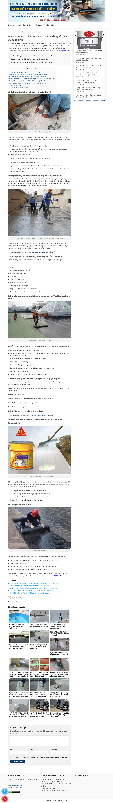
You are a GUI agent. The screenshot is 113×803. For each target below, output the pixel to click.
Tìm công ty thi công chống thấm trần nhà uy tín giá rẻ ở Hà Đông (32, 590)
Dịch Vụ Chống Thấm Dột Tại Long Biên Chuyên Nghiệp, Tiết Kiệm (87, 74)
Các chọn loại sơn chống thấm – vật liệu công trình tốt (29, 59)
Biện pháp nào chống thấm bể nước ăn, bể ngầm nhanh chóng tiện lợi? (33, 588)
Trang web (54, 749)
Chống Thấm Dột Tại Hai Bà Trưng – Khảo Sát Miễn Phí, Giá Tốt (88, 89)
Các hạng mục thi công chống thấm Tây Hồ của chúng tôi (28, 76)
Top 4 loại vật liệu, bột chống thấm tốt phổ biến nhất (88, 52)
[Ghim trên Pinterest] (19, 597)
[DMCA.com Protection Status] (14, 792)
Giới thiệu (21, 25)
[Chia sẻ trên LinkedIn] (22, 597)
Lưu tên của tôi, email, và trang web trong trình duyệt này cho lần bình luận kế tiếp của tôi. (40, 757)
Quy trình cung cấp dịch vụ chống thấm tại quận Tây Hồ (27, 81)
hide (35, 69)
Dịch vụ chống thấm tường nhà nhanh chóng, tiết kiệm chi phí (88, 66)
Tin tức (46, 25)
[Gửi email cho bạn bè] (15, 597)
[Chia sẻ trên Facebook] (9, 597)
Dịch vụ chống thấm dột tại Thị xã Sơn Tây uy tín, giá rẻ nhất (31, 56)
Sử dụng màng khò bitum (20, 87)
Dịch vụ (29, 25)
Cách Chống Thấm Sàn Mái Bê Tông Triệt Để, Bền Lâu (88, 59)
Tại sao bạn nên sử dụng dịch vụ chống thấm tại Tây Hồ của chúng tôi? (32, 79)
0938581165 (58, 576)
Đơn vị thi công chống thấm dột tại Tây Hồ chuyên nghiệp (28, 74)
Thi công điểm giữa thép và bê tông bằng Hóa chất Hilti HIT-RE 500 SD (34, 583)
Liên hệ (53, 25)
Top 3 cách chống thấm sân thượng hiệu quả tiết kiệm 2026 (88, 96)
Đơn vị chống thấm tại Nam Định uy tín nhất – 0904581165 (29, 586)
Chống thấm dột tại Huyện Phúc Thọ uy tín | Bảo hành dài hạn (32, 62)
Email (33, 749)
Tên (12, 749)
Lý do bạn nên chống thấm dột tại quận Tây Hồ (24, 72)
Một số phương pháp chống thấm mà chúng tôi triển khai (27, 83)
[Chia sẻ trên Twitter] (12, 597)
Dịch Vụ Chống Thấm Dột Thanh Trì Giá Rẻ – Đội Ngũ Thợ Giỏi (88, 81)
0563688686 (17, 785)
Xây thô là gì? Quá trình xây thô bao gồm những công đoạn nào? (31, 593)
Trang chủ (12, 25)
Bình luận (13, 734)
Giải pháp (38, 25)
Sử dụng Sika (16, 85)
